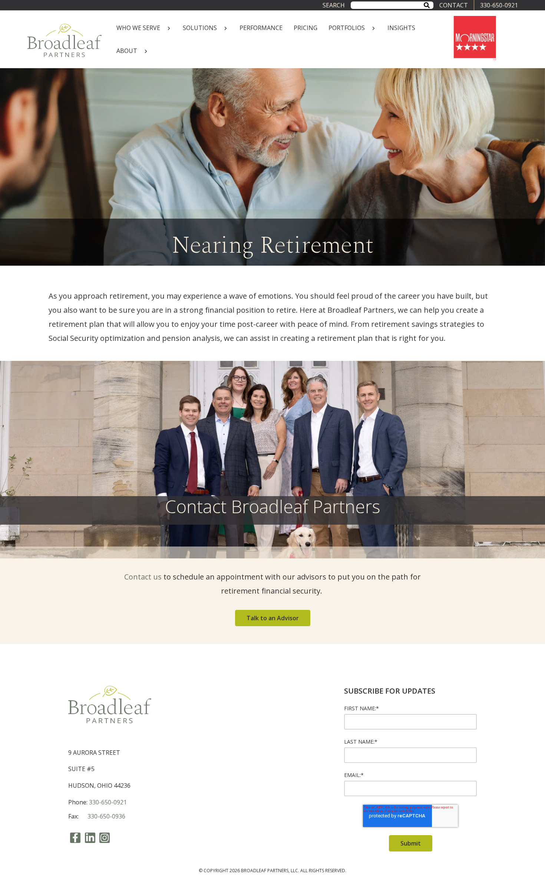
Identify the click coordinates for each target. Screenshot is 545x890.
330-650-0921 (499, 5)
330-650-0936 (106, 816)
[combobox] (392, 5)
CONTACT (453, 5)
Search (334, 5)
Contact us (143, 577)
